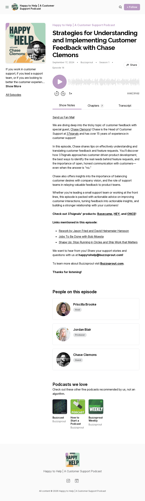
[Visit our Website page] (77, 481)
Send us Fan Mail (63, 117)
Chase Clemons (81, 129)
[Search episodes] (120, 7)
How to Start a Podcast (76, 420)
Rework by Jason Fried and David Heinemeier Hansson (94, 231)
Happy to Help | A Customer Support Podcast (37, 7)
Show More (13, 86)
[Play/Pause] (60, 82)
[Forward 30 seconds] (63, 93)
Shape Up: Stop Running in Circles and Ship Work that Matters (98, 242)
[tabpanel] (96, 196)
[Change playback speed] (70, 93)
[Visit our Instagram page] (68, 481)
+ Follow (132, 7)
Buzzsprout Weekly (96, 419)
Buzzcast (58, 417)
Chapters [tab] (95, 105)
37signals (73, 133)
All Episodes (13, 95)
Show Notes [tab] (67, 105)
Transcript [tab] (124, 105)
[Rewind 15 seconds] (56, 93)
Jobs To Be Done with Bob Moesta (81, 236)
